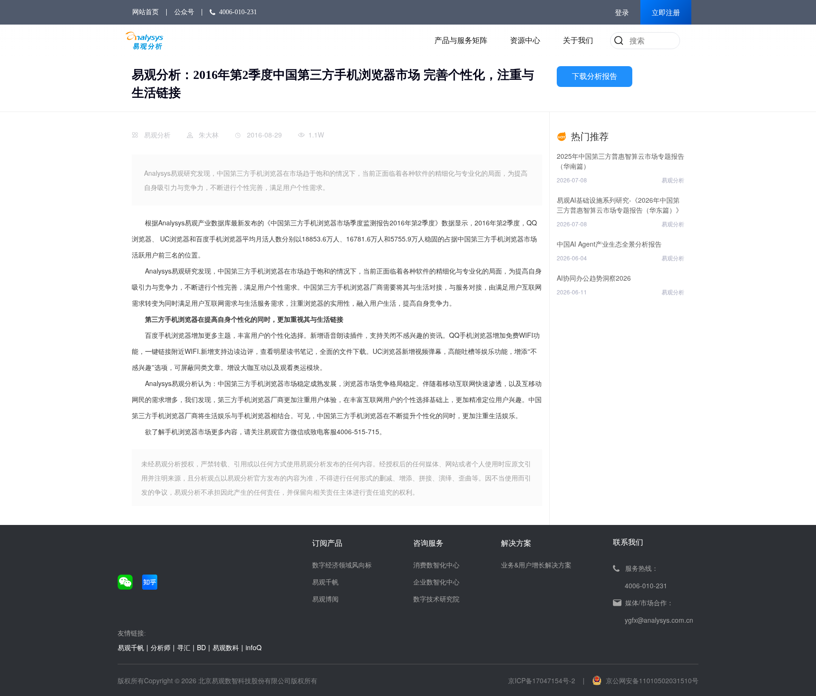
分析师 (160, 647)
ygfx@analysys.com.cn (659, 620)
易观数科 (225, 647)
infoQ (254, 647)
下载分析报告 (594, 76)
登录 (622, 13)
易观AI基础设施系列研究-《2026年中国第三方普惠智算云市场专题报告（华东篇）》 (619, 205)
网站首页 (145, 12)
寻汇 (183, 647)
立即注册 (666, 13)
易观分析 (157, 134)
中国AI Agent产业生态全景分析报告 (609, 244)
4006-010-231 (238, 12)
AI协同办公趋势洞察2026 (594, 278)
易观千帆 (325, 581)
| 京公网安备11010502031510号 (640, 680)
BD (201, 647)
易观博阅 (325, 598)
